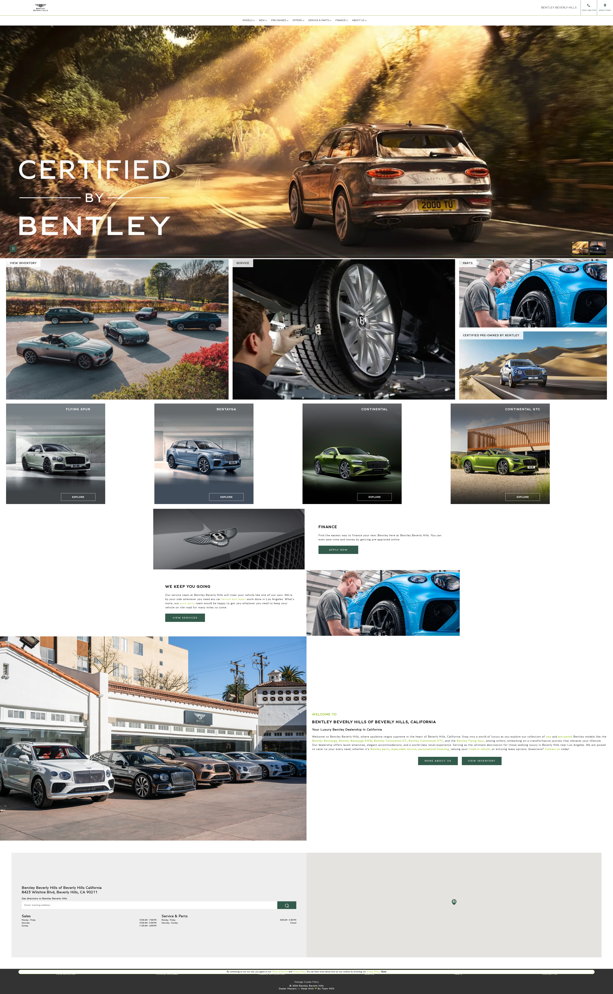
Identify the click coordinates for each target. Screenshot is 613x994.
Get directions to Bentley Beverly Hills (44, 898)
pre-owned (565, 736)
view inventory (481, 761)
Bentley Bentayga (324, 740)
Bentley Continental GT (390, 740)
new (548, 736)
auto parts (187, 603)
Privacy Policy (298, 972)
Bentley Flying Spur (470, 740)
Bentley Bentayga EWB (355, 740)
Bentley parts (379, 749)
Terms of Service (280, 972)
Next (598, 248)
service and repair (233, 599)
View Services (185, 617)
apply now (338, 550)
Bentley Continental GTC (426, 740)
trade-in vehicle (479, 749)
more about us (437, 761)
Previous (581, 248)
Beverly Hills (559, 7)
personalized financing (433, 749)
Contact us (552, 749)
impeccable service (404, 749)
